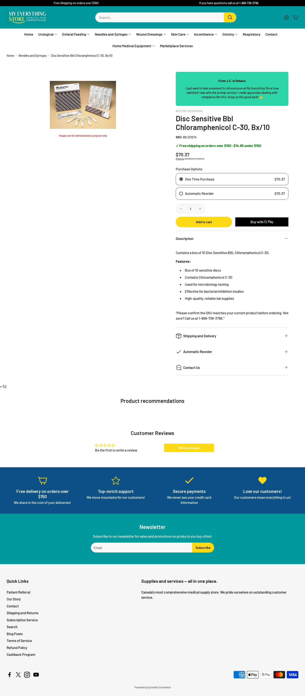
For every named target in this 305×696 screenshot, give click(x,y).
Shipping (180, 158)
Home (10, 55)
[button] (165, 17)
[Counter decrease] (181, 208)
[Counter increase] (200, 208)
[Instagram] (27, 675)
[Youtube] (36, 675)
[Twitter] (18, 674)
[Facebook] (9, 675)
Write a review (189, 448)
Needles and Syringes (33, 55)
